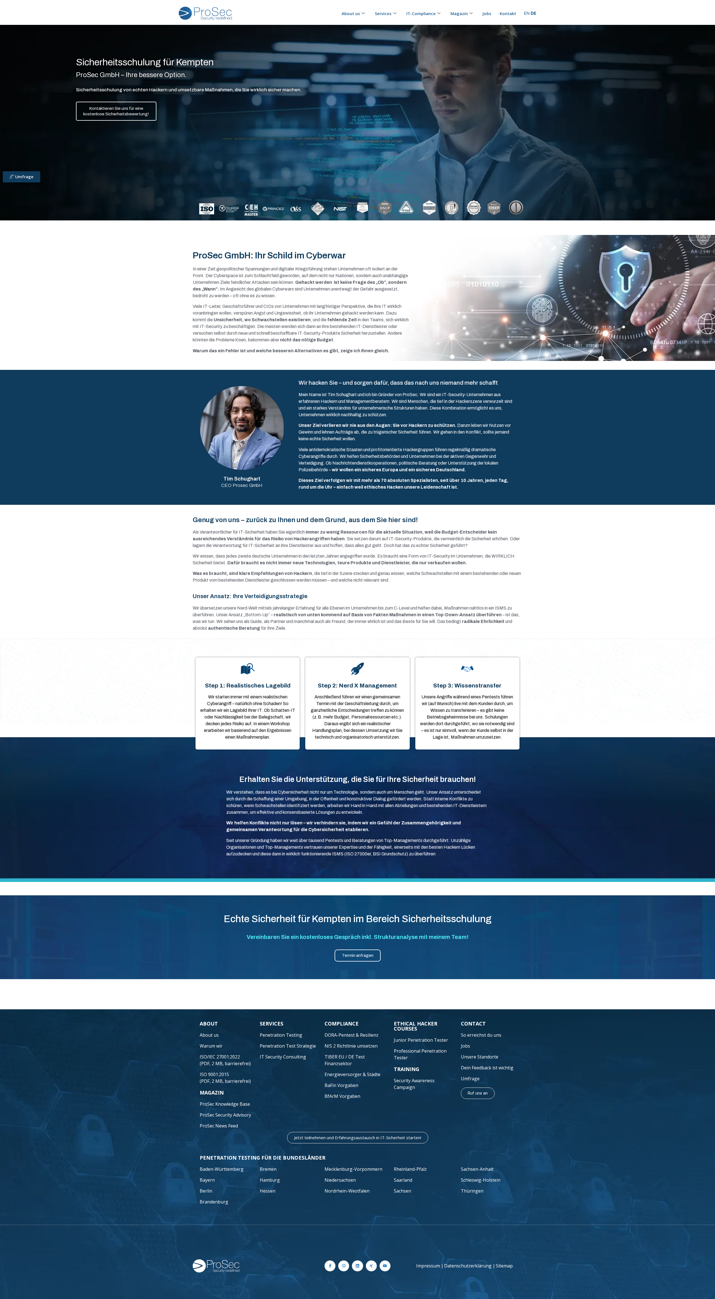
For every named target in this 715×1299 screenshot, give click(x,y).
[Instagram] (343, 1265)
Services (383, 13)
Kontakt (508, 13)
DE (533, 13)
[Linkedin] (357, 1265)
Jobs (487, 13)
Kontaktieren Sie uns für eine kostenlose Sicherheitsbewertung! (116, 111)
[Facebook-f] (330, 1265)
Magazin (459, 13)
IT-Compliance (421, 13)
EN (527, 13)
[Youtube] (385, 1265)
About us (351, 13)
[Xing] (371, 1265)
